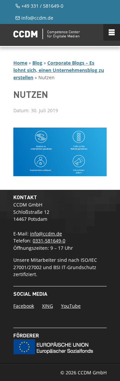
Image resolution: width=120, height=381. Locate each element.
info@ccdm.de (37, 18)
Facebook (23, 306)
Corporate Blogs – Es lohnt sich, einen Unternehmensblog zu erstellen (58, 70)
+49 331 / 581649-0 (42, 6)
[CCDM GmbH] (46, 37)
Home (20, 63)
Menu (111, 32)
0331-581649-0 (49, 240)
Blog (37, 63)
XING (47, 306)
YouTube (71, 306)
